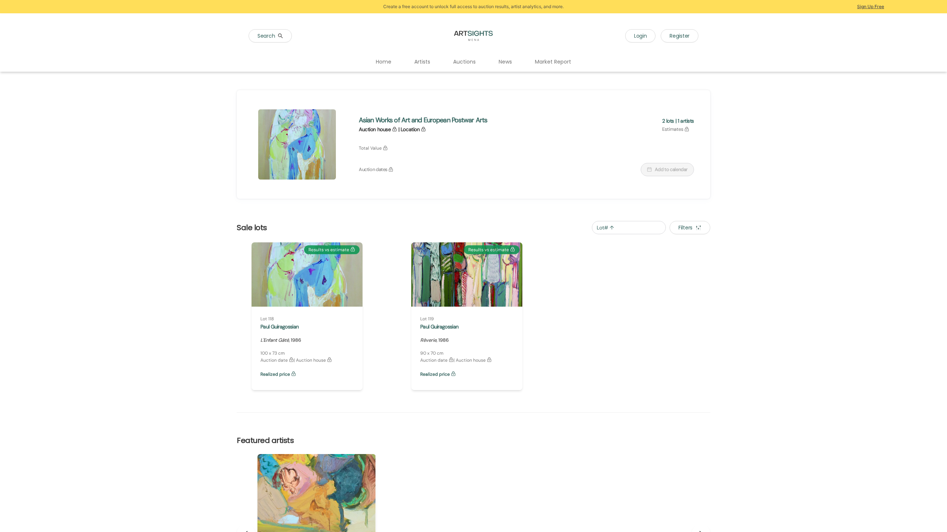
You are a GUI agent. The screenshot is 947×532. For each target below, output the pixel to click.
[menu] (473, 62)
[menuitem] (383, 62)
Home (383, 61)
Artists (422, 61)
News (505, 61)
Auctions (464, 61)
